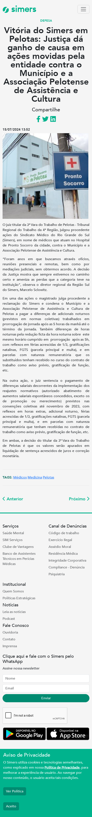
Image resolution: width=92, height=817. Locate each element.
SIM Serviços (12, 540)
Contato (9, 639)
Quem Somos (13, 591)
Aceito (11, 806)
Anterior (14, 499)
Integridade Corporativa (67, 560)
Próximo (78, 499)
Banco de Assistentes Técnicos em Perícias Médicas (19, 558)
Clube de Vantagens (18, 546)
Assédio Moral (60, 546)
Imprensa (10, 646)
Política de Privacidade (62, 767)
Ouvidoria (10, 632)
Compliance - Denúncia (67, 567)
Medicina (35, 477)
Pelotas (48, 477)
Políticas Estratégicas (19, 598)
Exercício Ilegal (60, 540)
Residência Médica (63, 553)
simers (22, 9)
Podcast (9, 618)
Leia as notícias (14, 612)
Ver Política (14, 791)
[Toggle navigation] (83, 9)
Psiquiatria (57, 574)
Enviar (46, 698)
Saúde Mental (13, 533)
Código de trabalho (64, 533)
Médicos (20, 477)
